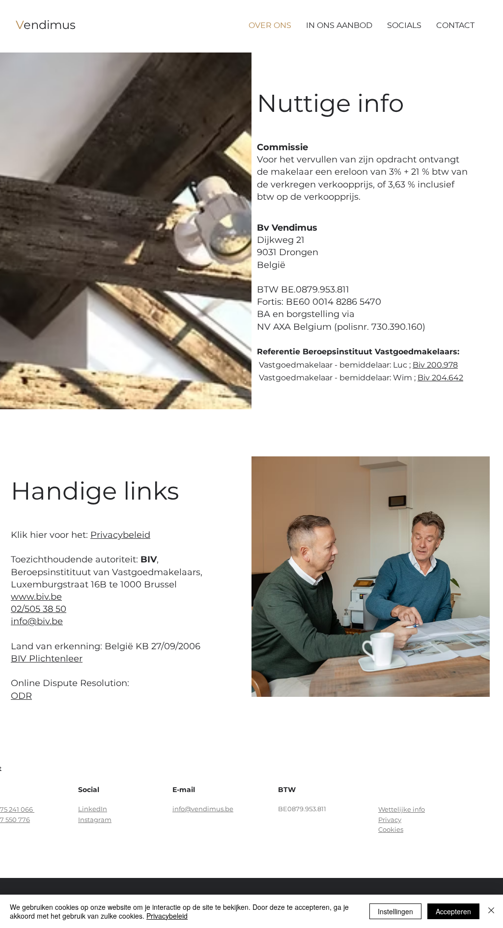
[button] (455, 25)
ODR (21, 695)
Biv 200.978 (435, 365)
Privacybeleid (120, 535)
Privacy (389, 819)
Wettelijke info (401, 809)
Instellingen (395, 911)
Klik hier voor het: (50, 535)
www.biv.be (36, 596)
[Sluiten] (491, 911)
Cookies (390, 829)
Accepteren (453, 911)
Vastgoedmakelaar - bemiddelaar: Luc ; (335, 365)
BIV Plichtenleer (47, 658)
